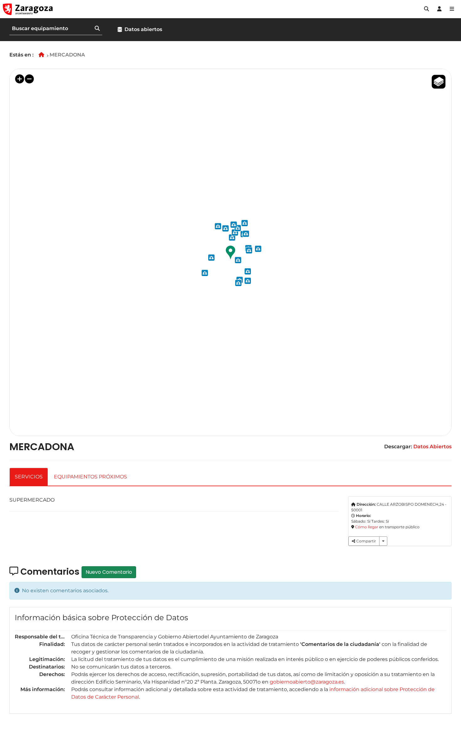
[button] (426, 9)
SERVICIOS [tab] (29, 477)
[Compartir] (383, 541)
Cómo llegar (366, 527)
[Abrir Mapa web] (452, 9)
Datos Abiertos (432, 447)
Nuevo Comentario (109, 572)
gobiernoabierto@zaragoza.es (307, 682)
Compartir (365, 541)
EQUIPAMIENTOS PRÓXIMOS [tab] (90, 477)
